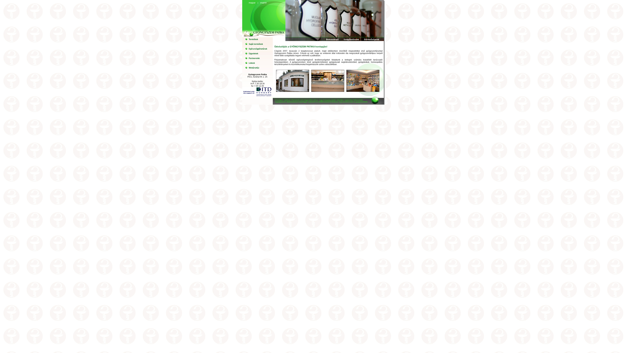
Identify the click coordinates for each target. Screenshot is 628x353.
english (263, 3)
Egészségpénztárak (258, 49)
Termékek (253, 39)
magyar (252, 3)
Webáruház (254, 68)
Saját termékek (256, 44)
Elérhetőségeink (371, 39)
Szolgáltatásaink (351, 39)
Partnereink (254, 58)
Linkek (252, 63)
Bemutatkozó (332, 39)
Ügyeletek (253, 53)
